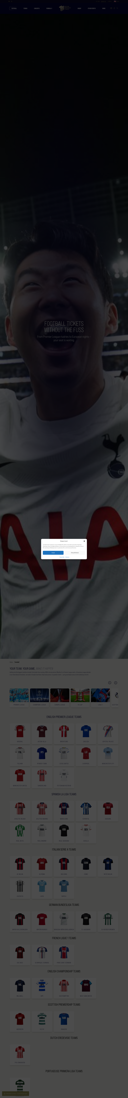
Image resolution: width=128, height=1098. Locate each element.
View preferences (75, 552)
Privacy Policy (62, 556)
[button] (84, 541)
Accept (53, 552)
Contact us (67, 556)
